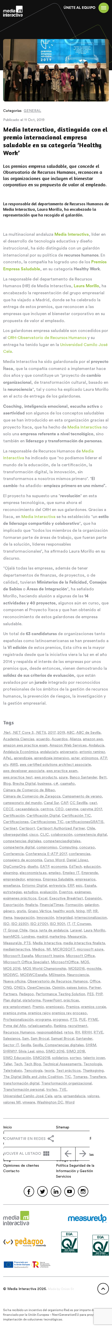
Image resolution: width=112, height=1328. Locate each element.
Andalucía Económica (20, 752)
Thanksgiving (93, 1070)
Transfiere (97, 1077)
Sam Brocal (40, 1038)
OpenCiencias (38, 987)
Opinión (58, 987)
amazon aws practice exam (25, 745)
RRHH (87, 1032)
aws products (45, 777)
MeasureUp (76, 936)
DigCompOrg (14, 867)
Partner (95, 987)
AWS (14, 765)
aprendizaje (23, 758)
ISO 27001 (39, 924)
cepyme (71, 809)
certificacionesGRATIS (84, 822)
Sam (25, 1038)
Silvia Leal (26, 1051)
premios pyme (14, 1013)
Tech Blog (32, 1064)
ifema (7, 918)
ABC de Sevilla (88, 733)
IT (68, 924)
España (90, 886)
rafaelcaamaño (40, 1026)
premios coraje (93, 1007)
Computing (68, 847)
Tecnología (92, 1064)
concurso (87, 847)
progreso (60, 1019)
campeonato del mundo (22, 803)
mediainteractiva (16, 949)
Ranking (60, 1026)
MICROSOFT (64, 949)
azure (63, 777)
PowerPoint (52, 1000)
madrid (42, 936)
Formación (74, 905)
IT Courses (81, 924)
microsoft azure (90, 949)
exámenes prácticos (19, 898)
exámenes (82, 892)
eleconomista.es (33, 873)
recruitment (77, 1026)
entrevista (57, 886)
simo (40, 1051)
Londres (28, 936)
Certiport (27, 828)
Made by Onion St (61, 1289)
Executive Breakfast (66, 898)
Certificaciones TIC (47, 822)
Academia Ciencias (18, 739)
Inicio (7, 1127)
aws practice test (18, 777)
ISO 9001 (57, 924)
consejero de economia (22, 860)
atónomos (89, 758)
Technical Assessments (62, 1064)
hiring (80, 911)
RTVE (98, 1032)
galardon (92, 905)
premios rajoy (39, 1013)
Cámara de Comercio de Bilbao (29, 790)
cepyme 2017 (91, 809)
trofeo (51, 1089)
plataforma (32, 1000)
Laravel (76, 930)
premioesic (55, 1007)
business (45, 784)
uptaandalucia (74, 1096)
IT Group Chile (15, 930)
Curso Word (54, 860)
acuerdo (43, 739)
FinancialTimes (52, 905)
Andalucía (96, 745)
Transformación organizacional (66, 1083)
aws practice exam (61, 771)
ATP (103, 758)
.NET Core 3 (23, 733)
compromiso (46, 847)
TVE (62, 1089)
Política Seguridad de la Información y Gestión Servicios (75, 1171)
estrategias (12, 892)
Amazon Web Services (68, 745)
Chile (91, 828)
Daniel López (77, 860)
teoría (49, 1070)
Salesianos (11, 1038)
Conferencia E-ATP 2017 (46, 854)
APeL (7, 758)
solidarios (60, 1058)
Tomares (80, 1077)
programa (43, 1019)
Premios (72, 1007)
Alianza (75, 739)
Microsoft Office (80, 956)
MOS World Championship (44, 969)
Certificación (14, 816)
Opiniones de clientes (21, 1165)
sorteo (75, 1058)
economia (59, 867)
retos (68, 1032)
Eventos (66, 892)
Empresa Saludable (58, 879)
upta (57, 1096)
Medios (38, 949)
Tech (18, 1064)
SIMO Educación (17, 1058)
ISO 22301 (19, 924)
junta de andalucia (53, 930)
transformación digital (21, 1083)
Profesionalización (18, 1019)
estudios (31, 892)
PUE (82, 1019)
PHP (99, 994)
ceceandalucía (27, 809)
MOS (84, 962)
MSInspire (57, 975)
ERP (70, 886)
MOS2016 (76, 969)
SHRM (91, 1045)
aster (75, 758)
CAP (64, 803)
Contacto (11, 1171)
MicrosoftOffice (65, 962)
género (9, 911)
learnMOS (11, 936)
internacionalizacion (90, 918)
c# (55, 784)
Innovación (45, 918)
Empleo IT (71, 873)
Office (95, 981)
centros (46, 809)
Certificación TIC (76, 816)
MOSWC (10, 975)
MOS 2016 (12, 969)
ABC (70, 733)
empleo (54, 873)
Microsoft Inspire (49, 956)
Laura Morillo (94, 930)
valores (93, 1096)
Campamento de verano (82, 796)
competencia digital (90, 835)
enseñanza (11, 886)
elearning (10, 873)
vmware (28, 1102)
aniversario (69, 752)
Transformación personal (23, 1089)
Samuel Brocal (62, 1038)
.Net (6, 733)
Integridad (64, 918)
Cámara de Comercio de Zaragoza (31, 796)
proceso (80, 1013)
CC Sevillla (79, 803)
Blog (7, 784)
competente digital (19, 847)
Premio (38, 1007)
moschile (94, 969)
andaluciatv (49, 752)
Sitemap (62, 1127)
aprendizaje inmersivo (51, 758)
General (32, 111)
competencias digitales (22, 841)
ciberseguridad (15, 835)
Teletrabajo (12, 1070)
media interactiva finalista (84, 943)
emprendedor (14, 879)
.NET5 (40, 733)
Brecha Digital (24, 784)
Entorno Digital (34, 886)
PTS (73, 1019)
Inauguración (24, 918)
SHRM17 (10, 1051)
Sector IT (11, 1045)
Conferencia (13, 854)
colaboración (61, 835)
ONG (7, 987)
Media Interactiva (84, 427)
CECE (8, 809)
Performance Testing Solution (60, 994)
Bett (103, 777)
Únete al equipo (79, 8)
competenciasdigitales (61, 841)
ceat (93, 803)
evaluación (48, 892)
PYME (93, 1019)
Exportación (13, 905)
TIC (68, 1077)
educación (92, 867)
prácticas (71, 1000)
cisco (33, 835)
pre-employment (16, 1007)
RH (77, 1032)
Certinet (10, 828)
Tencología (33, 1070)
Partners (10, 994)
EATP (44, 867)
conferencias (79, 854)
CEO (59, 809)
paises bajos (77, 987)
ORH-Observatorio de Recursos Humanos (47, 338)
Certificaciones (16, 822)
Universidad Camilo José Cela (27, 1096)
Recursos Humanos (19, 1032)
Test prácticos (68, 1070)
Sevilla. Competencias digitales (58, 1045)
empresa (34, 879)
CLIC (44, 835)
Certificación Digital (43, 816)
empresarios (85, 879)
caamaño (67, 784)
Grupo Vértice (39, 911)
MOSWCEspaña (33, 975)
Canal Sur (51, 803)
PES (90, 994)
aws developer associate (24, 771)
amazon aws (93, 739)
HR (95, 911)
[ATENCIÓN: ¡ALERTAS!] (82, 1153)
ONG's (19, 987)
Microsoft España (18, 956)
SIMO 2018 (75, 1051)
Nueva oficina (14, 981)
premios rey (61, 1013)
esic (79, 886)
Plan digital (12, 1000)
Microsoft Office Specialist (26, 962)
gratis (21, 911)
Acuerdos (60, 739)
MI (48, 949)
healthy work (63, 911)
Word (69, 1102)
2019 (61, 733)
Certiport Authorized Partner (61, 828)
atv (5, 765)
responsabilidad (49, 1032)
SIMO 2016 (55, 1051)
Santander (84, 1038)
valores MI (12, 1102)
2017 (51, 733)
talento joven (94, 1058)
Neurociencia (78, 975)
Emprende (89, 873)
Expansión (93, 898)
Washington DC (50, 1102)
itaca (33, 930)
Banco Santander (83, 777)
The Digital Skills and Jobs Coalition (33, 1077)
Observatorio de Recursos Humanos (57, 981)
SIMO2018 (41, 1058)
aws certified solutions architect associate (55, 765)
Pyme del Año (14, 1026)
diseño (32, 867)
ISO (6, 924)
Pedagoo (26, 994)
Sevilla (26, 1045)
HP (88, 911)
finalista (31, 905)
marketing (57, 936)
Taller (7, 1064)
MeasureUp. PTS (17, 943)
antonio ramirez (92, 752)
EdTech (75, 867)
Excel (42, 898)
